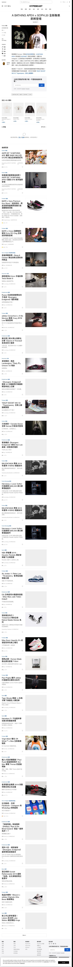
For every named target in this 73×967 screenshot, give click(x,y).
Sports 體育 (4, 550)
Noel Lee (6, 773)
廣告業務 (39, 951)
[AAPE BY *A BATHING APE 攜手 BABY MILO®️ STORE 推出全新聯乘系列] (36, 159)
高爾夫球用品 (17, 949)
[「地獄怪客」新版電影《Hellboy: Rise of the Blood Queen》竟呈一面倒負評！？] (36, 830)
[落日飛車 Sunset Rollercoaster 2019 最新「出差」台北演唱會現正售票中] (36, 878)
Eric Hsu (5, 327)
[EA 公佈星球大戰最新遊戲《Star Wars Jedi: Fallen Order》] (36, 599)
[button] (3, 35)
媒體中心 (39, 945)
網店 (50, 9)
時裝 (22, 9)
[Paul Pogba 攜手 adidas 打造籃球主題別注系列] (36, 683)
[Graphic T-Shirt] (18, 109)
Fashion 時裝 (4, 25)
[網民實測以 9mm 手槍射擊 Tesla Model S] (36, 280)
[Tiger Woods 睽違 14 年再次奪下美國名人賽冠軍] (36, 703)
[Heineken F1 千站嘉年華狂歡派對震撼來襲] (36, 723)
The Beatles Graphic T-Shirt (6, 120)
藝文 (30, 9)
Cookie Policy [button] (46, 961)
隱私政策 (27, 88)
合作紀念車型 (30, 54)
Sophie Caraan (7, 220)
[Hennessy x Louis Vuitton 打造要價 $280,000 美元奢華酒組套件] (36, 491)
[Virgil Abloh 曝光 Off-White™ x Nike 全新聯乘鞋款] (36, 744)
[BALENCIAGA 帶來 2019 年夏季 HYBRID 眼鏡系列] (36, 468)
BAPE (8, 63)
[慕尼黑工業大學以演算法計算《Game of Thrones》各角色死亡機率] (36, 344)
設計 (34, 9)
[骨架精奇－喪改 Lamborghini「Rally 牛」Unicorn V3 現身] (36, 366)
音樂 (38, 9)
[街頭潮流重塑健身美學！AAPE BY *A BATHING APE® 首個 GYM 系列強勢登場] (36, 183)
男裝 (15, 943)
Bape (21, 94)
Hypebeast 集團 (40, 943)
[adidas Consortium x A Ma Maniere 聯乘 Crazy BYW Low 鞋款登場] (36, 322)
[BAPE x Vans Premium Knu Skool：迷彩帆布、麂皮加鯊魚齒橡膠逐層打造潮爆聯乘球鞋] (36, 211)
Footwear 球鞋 (5, 198)
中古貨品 (16, 951)
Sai (4, 304)
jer (4, 265)
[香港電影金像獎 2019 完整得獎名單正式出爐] (36, 788)
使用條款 (23, 88)
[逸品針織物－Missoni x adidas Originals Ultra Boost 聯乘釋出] (36, 900)
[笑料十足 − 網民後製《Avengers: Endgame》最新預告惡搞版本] (36, 854)
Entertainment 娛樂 (6, 292)
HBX (26, 949)
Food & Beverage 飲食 (6, 481)
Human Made (4, 117)
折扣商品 (16, 953)
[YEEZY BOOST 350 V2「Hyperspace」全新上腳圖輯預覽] (36, 408)
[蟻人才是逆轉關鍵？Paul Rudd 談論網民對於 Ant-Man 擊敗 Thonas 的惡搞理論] (36, 767)
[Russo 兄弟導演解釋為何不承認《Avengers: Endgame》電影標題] (36, 300)
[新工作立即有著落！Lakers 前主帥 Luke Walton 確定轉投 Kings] (36, 921)
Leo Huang (4, 40)
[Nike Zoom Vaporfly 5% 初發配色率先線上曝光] (36, 644)
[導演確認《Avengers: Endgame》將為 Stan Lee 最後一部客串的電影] (36, 447)
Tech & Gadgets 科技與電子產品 (8, 252)
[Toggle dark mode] (69, 6)
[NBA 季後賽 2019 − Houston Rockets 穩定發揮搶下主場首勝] (36, 558)
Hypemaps (27, 945)
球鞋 (26, 9)
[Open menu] (2, 6)
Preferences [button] (22, 963)
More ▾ (24, 935)
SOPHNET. (24, 56)
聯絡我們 (39, 955)
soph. (30, 94)
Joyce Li (5, 244)
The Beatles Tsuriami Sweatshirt (40, 120)
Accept (63, 962)
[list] (29, 38)
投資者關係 (39, 949)
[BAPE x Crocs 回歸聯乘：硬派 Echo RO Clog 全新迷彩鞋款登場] (36, 238)
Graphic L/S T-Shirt (28, 119)
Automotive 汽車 (5, 273)
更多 (46, 9)
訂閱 (42, 85)
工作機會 (39, 947)
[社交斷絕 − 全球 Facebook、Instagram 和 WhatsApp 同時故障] (36, 808)
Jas (4, 687)
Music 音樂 (4, 869)
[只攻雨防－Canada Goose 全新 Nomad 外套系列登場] (36, 428)
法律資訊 (39, 953)
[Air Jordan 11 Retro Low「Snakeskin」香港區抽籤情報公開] (36, 578)
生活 (42, 9)
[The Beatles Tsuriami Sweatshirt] (41, 109)
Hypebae (27, 947)
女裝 (15, 945)
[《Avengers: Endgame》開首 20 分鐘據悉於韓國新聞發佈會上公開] (36, 387)
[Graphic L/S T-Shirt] (30, 109)
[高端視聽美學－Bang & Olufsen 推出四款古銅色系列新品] (36, 260)
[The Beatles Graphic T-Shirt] (7, 109)
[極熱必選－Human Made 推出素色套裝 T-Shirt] (36, 663)
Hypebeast (27, 943)
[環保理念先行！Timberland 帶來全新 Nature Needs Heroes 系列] (36, 622)
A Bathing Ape (15, 94)
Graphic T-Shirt (16, 119)
